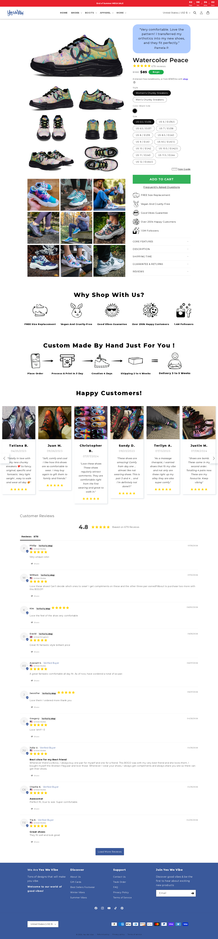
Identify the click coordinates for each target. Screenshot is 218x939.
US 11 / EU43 (143, 155)
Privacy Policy (121, 892)
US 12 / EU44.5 (144, 162)
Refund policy (103, 934)
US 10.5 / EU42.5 (168, 148)
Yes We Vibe (88, 935)
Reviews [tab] (26, 536)
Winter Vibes (77, 892)
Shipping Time (142, 256)
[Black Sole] (135, 111)
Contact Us (119, 876)
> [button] (110, 851)
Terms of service (135, 934)
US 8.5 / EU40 (166, 135)
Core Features (143, 241)
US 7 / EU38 (166, 128)
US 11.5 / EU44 (166, 155)
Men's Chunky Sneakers (150, 99)
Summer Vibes (78, 897)
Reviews (138, 271)
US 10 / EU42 (143, 148)
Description (141, 249)
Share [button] (36, 564)
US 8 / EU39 (143, 135)
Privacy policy (118, 934)
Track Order (119, 882)
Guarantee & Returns (148, 264)
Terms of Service (122, 897)
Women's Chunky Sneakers (152, 93)
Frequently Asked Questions (161, 187)
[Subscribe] (192, 893)
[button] (76, 13)
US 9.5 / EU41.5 (166, 142)
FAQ (115, 887)
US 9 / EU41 (143, 142)
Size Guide (184, 169)
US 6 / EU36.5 (167, 121)
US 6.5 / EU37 (144, 128)
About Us (75, 876)
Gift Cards (75, 882)
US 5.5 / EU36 (143, 121)
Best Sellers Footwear (82, 887)
